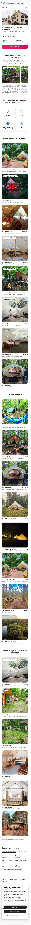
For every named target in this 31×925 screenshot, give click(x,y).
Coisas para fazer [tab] (22, 851)
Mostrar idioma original (18, 3)
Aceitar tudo (15, 907)
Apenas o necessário (15, 911)
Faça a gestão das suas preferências (15, 915)
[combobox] (15, 37)
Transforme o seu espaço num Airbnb (16, 8)
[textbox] (8, 42)
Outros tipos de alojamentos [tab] (9, 851)
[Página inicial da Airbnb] (3, 8)
